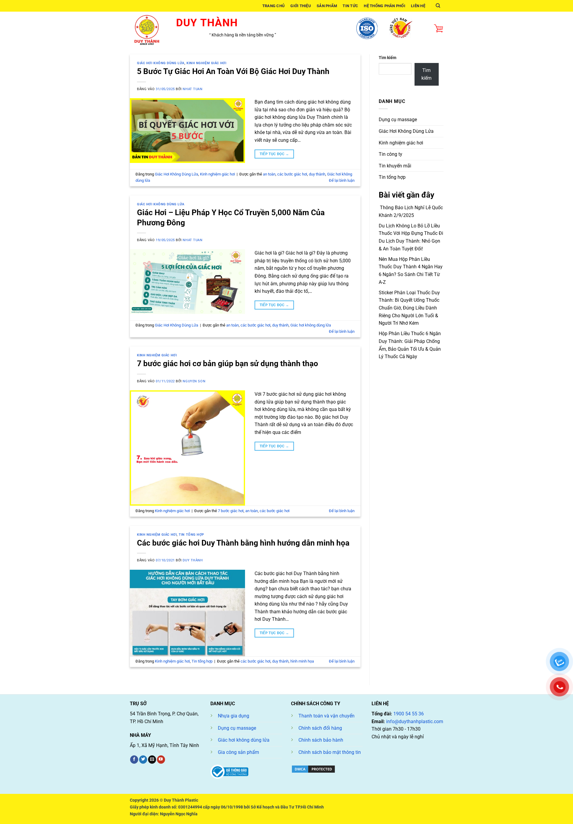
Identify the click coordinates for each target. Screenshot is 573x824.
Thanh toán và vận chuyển (326, 716)
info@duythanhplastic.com (414, 721)
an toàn (269, 174)
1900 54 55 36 (408, 714)
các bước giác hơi (292, 174)
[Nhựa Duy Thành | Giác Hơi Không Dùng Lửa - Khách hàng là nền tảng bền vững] (148, 28)
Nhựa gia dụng (233, 716)
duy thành (317, 174)
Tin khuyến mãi (395, 166)
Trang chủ (273, 6)
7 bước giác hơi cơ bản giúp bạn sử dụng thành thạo (227, 363)
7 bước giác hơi (231, 511)
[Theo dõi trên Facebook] (134, 759)
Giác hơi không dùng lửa (310, 325)
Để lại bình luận (342, 180)
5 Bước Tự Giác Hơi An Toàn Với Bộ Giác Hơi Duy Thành (233, 71)
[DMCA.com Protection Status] (313, 768)
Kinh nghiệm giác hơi (206, 63)
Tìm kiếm (387, 57)
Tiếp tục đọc (274, 154)
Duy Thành (193, 560)
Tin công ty (390, 154)
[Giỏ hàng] (438, 28)
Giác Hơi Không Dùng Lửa (160, 63)
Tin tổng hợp (191, 535)
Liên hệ (418, 6)
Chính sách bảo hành (320, 740)
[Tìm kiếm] (438, 5)
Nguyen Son (194, 381)
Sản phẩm (327, 6)
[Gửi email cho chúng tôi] (152, 759)
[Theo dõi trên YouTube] (161, 759)
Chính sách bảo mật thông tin (329, 752)
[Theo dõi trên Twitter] (143, 759)
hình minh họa (302, 661)
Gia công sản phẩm (238, 752)
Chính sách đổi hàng (320, 728)
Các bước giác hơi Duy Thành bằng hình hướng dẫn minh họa (243, 542)
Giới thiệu (300, 6)
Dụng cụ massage (398, 119)
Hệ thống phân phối (384, 6)
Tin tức (350, 6)
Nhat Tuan (192, 89)
